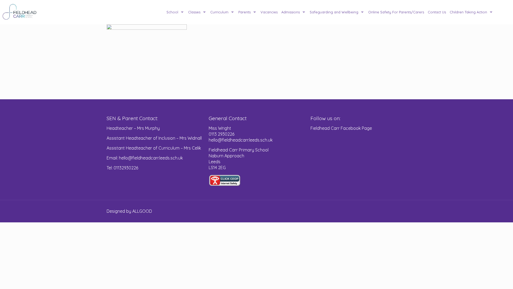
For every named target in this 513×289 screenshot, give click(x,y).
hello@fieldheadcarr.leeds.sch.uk (241, 140)
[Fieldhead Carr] (19, 12)
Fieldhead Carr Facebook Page (341, 128)
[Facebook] (387, 211)
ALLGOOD (142, 211)
